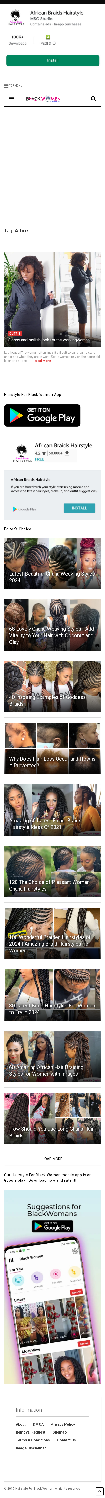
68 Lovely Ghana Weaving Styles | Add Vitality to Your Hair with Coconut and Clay (51, 635)
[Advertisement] (52, 167)
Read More (42, 361)
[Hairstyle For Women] (40, 102)
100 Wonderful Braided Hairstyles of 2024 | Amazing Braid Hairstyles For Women (50, 944)
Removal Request (30, 1432)
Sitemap (59, 1432)
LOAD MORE (52, 1159)
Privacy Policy (63, 1424)
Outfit (15, 333)
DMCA (38, 1424)
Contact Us (66, 1440)
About (21, 1424)
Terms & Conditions (33, 1440)
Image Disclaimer (31, 1448)
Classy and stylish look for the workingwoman (49, 340)
